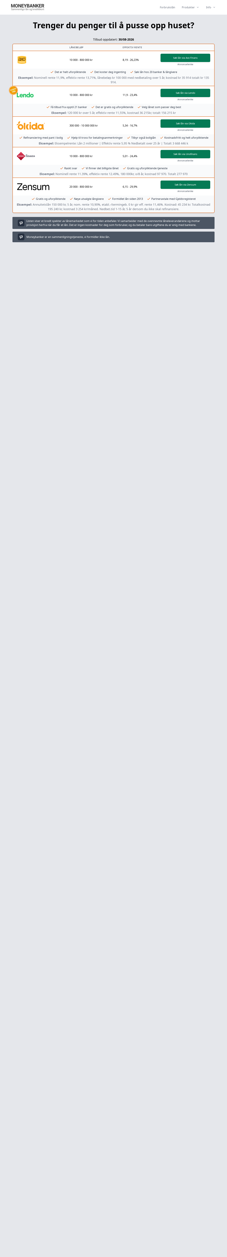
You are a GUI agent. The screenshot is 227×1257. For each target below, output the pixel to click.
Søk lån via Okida (185, 123)
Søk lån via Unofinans (185, 154)
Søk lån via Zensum (185, 184)
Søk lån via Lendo (185, 92)
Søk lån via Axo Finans (185, 57)
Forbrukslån (167, 7)
